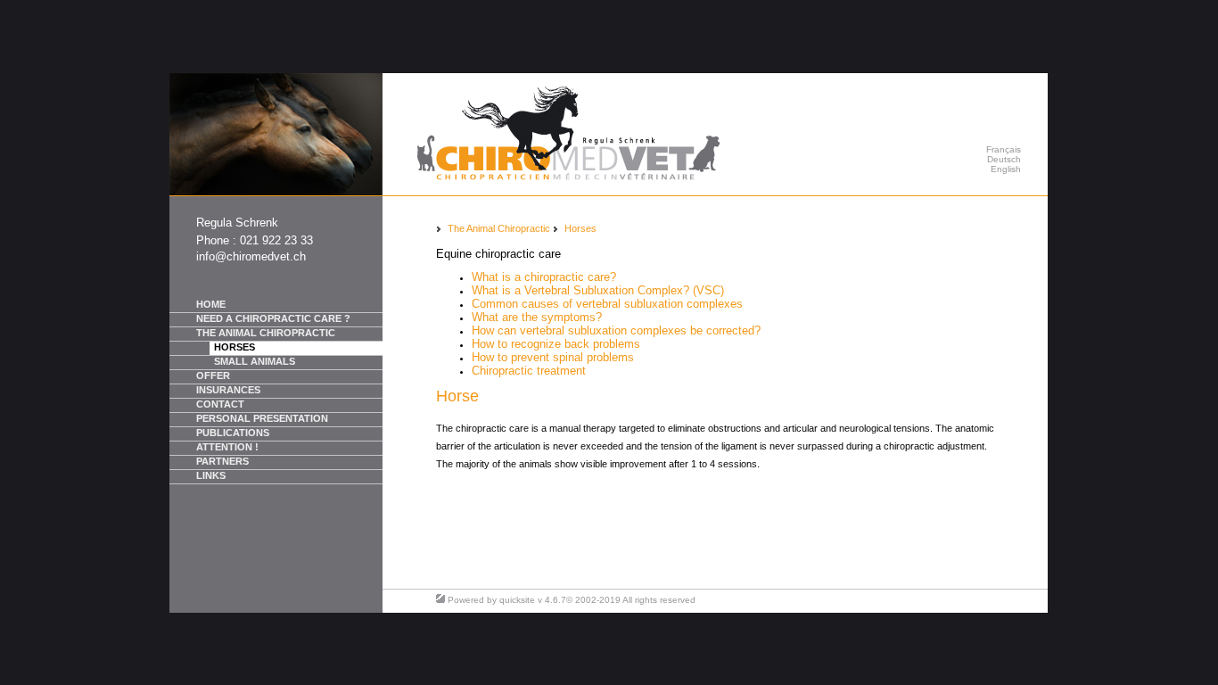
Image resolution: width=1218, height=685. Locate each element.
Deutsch (1004, 159)
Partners (222, 461)
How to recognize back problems (556, 344)
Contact (220, 404)
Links (211, 475)
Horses (234, 347)
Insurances (228, 389)
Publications (232, 432)
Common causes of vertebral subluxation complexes (607, 303)
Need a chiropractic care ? (273, 318)
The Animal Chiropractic (265, 332)
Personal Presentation (262, 418)
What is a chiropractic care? (544, 277)
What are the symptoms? (537, 317)
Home (211, 304)
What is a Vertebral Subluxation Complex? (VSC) (598, 290)
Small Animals (254, 361)
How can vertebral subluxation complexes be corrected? (616, 330)
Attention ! (227, 447)
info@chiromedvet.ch (251, 256)
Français (1003, 149)
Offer (213, 375)
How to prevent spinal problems (553, 357)
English (1006, 169)
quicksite (517, 600)
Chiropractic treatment (529, 370)
